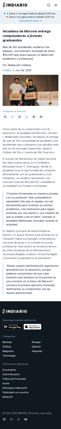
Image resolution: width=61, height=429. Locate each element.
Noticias (7, 342)
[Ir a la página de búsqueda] (49, 5)
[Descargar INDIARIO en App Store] (32, 327)
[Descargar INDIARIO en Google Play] (12, 327)
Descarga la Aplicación (15, 387)
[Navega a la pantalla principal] (16, 5)
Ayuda (6, 383)
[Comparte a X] (12, 116)
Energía (36, 342)
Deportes (37, 351)
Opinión (36, 346)
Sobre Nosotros (11, 374)
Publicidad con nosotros (16, 392)
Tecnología (9, 355)
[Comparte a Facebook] (5, 116)
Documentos (9, 369)
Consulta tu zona (29, 20)
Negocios (8, 351)
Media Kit (8, 396)
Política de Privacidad (14, 378)
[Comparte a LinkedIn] (19, 116)
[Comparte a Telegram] (33, 116)
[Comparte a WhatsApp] (26, 116)
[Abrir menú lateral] (56, 5)
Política (7, 346)
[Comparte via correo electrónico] (41, 116)
